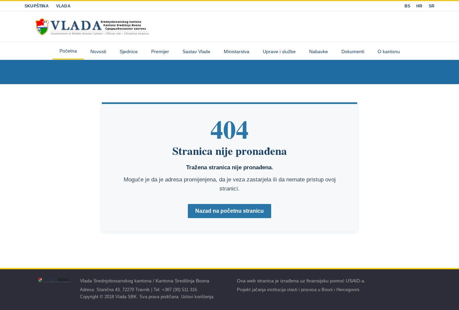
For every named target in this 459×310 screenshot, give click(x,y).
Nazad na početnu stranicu (229, 211)
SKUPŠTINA (37, 6)
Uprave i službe (279, 51)
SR (431, 6)
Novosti (98, 51)
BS (407, 6)
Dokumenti (352, 51)
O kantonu (389, 51)
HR (419, 6)
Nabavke (318, 51)
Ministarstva (236, 51)
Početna (68, 51)
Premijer (160, 51)
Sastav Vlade (196, 51)
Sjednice (129, 51)
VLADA (63, 6)
